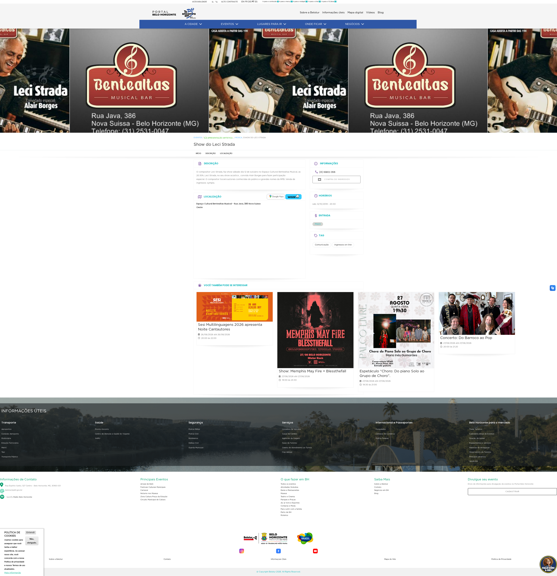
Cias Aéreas (287, 452)
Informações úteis (333, 12)
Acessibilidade (199, 2)
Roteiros (284, 515)
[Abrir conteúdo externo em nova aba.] (276, 196)
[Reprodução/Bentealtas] (139, 80)
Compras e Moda (288, 506)
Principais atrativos (477, 457)
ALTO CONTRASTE (229, 2)
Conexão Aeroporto (10, 434)
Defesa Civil (194, 443)
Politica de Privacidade (501, 559)
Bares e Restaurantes (290, 490)
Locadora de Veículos (291, 429)
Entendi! (30, 533)
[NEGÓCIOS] (362, 24)
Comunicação (322, 245)
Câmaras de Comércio (385, 434)
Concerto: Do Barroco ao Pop (466, 338)
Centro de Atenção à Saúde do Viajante (112, 434)
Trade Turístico (475, 429)
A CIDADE (191, 24)
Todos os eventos (288, 484)
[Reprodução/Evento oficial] (278, 80)
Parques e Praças (288, 500)
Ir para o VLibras (328, 1)
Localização (226, 153)
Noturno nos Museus (149, 493)
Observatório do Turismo (480, 452)
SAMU (97, 438)
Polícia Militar (194, 429)
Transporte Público (9, 457)
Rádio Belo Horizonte (22, 497)
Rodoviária (6, 438)
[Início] (174, 9)
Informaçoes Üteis (278, 559)
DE (249, 2)
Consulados (381, 429)
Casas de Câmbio (289, 434)
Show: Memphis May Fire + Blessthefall (312, 371)
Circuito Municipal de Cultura (152, 500)
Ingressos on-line (343, 245)
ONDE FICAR (313, 24)
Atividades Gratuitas (289, 487)
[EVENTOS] (236, 24)
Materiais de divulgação (479, 448)
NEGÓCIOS (352, 24)
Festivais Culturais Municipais (153, 487)
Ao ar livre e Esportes (290, 503)
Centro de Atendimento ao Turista (297, 448)
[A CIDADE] (200, 24)
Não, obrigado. (32, 541)
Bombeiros (193, 438)
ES (256, 2)
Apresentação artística (220, 138)
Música (238, 137)
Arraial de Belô (146, 484)
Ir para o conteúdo (270, 1)
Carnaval (144, 490)
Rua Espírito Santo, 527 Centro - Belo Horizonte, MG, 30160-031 (33, 486)
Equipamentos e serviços (480, 443)
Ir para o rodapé (300, 1)
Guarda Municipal (196, 448)
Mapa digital (355, 12)
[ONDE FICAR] (324, 24)
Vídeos (370, 12)
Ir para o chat (314, 1)
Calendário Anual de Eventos (481, 434)
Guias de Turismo (289, 443)
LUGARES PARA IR (269, 24)
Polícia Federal (382, 438)
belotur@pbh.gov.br (13, 490)
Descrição (211, 153)
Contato (377, 487)
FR (246, 2)
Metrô (4, 448)
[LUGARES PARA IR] (284, 24)
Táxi (3, 452)
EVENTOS (227, 24)
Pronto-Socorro (102, 429)
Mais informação (12, 573)
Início (198, 153)
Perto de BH (286, 512)
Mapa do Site (390, 559)
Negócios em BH (381, 490)
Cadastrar (512, 491)
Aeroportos (6, 429)
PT (253, 2)
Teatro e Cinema (288, 496)
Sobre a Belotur (309, 12)
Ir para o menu (285, 1)
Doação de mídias (477, 438)
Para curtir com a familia (291, 509)
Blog (381, 12)
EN (242, 2)
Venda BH (473, 461)
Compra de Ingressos (337, 179)
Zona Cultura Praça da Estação (153, 496)
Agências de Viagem (291, 438)
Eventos (198, 137)
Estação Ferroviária (9, 443)
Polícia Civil (193, 434)
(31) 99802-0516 (327, 172)
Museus (284, 493)
